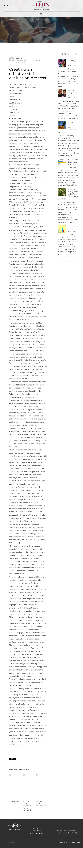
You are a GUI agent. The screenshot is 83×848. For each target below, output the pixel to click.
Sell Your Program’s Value (72, 92)
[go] (76, 54)
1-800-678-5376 (37, 831)
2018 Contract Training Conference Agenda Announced (28, 805)
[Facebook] (4, 5)
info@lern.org (38, 833)
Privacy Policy (63, 842)
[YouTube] (10, 5)
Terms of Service (75, 842)
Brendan (19, 59)
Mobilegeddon (14, 801)
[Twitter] (7, 5)
